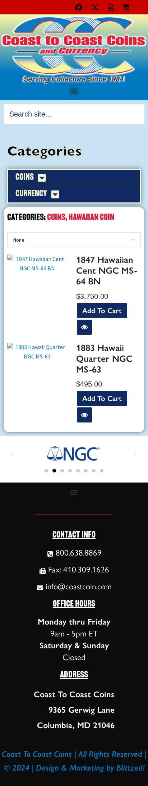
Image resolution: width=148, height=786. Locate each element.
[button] (74, 91)
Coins (56, 217)
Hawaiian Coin (91, 217)
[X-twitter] (95, 7)
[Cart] (126, 5)
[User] (111, 7)
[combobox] (74, 114)
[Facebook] (78, 7)
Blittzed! (130, 768)
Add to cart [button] (102, 310)
